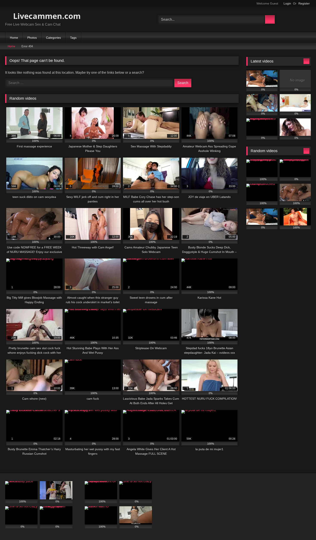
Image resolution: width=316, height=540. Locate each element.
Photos (32, 37)
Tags (73, 37)
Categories (53, 37)
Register (304, 3)
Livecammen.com (46, 16)
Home (14, 37)
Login (287, 3)
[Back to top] (303, 527)
